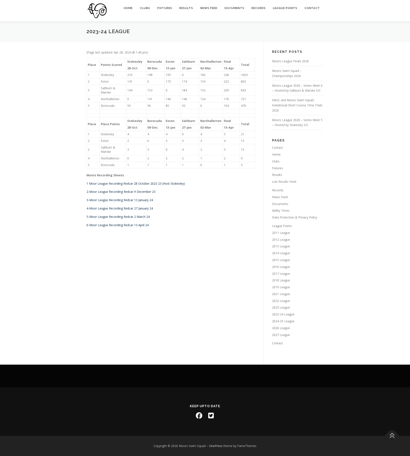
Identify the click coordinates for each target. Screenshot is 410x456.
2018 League (281, 280)
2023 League (281, 307)
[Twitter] (211, 415)
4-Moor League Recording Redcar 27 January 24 (119, 208)
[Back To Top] (392, 435)
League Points (285, 8)
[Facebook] (199, 415)
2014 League (281, 253)
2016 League (281, 267)
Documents (234, 8)
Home (128, 8)
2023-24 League (283, 314)
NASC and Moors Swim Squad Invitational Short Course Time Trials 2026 (297, 105)
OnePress (216, 446)
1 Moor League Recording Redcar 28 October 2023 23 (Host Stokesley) (135, 183)
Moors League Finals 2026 (290, 61)
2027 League (281, 335)
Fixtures (164, 8)
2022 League (281, 301)
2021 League (281, 294)
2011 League (281, 233)
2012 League (281, 240)
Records (259, 8)
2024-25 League (283, 321)
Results (186, 8)
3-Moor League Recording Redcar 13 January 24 (119, 200)
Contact (312, 8)
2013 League (281, 246)
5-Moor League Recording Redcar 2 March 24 (118, 217)
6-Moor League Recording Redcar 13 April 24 (117, 225)
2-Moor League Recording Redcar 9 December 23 (120, 192)
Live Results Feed (284, 182)
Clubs (145, 8)
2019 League (281, 287)
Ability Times (281, 210)
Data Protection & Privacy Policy (294, 217)
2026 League (281, 328)
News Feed (208, 8)
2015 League (281, 260)
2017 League (281, 274)
